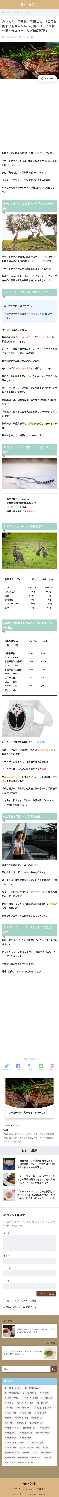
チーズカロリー (45, 1393)
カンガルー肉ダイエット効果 (18, 1137)
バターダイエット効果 (24, 1403)
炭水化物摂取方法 (26, 1433)
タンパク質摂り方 (29, 1393)
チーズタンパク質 (11, 1398)
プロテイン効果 (10, 1413)
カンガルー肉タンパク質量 (41, 1133)
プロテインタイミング (43, 1408)
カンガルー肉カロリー (15, 1133)
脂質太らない (10, 1463)
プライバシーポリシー (24, 1489)
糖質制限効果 (46, 1453)
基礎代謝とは (21, 1423)
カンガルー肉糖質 (13, 1141)
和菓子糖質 (9, 1423)
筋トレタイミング (26, 1448)
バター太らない (42, 1403)
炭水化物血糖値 (25, 1438)
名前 (6, 1255)
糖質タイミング (42, 1448)
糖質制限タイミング (12, 1453)
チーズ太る (9, 1403)
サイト (6, 1280)
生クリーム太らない (35, 1443)
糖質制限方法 (10, 1458)
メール (7, 1268)
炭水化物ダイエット (12, 1428)
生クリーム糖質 (10, 1448)
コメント (7, 1233)
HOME (31, 1483)
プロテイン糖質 (40, 1413)
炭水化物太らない (29, 1428)
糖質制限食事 (23, 1458)
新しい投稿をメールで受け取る (21, 1307)
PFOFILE (41, 1489)
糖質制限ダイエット (30, 1453)
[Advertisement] (29, 120)
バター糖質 (9, 1408)
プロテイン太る (25, 1413)
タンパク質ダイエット (33, 1388)
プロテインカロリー (23, 1408)
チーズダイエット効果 (29, 1398)
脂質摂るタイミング (25, 1463)
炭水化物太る (45, 1428)
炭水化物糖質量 (10, 1438)
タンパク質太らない (12, 1393)
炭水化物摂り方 (10, 1433)
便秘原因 (8, 1418)
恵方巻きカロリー (36, 1423)
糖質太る (48, 1458)
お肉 (18, 1125)
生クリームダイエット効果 (15, 1443)
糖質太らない (36, 1458)
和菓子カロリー (37, 1418)
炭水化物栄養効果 (43, 1433)
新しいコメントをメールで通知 (21, 1300)
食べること (29, 4)
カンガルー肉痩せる (44, 1137)
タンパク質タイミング (13, 1388)
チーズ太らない (47, 1398)
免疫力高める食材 (21, 1418)
